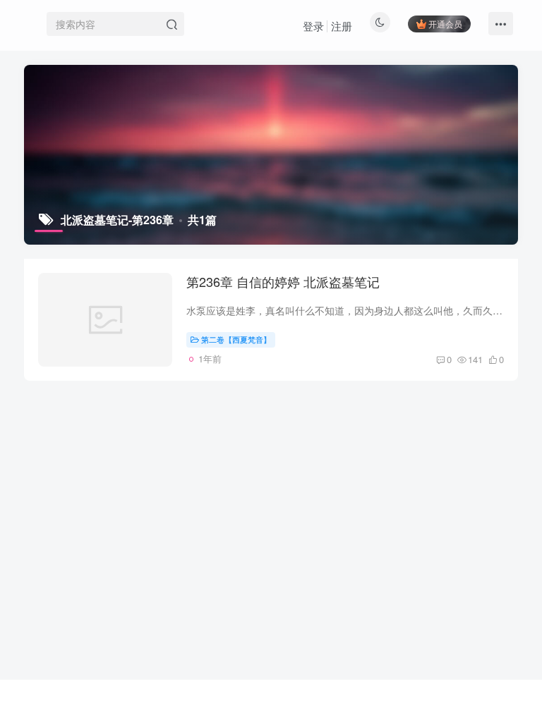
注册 (341, 25)
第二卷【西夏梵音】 (236, 339)
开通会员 (445, 24)
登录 (313, 25)
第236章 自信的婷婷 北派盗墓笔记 (283, 281)
